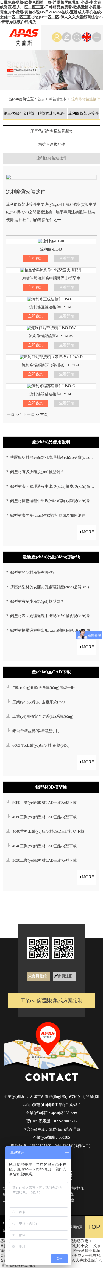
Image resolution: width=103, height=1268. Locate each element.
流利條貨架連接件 (85, 99)
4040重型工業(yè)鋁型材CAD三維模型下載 (47, 831)
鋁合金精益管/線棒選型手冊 (35, 731)
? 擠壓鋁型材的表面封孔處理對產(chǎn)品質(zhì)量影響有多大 (51, 457)
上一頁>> (11, 415)
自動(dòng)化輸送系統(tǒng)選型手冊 (42, 688)
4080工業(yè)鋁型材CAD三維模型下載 (43, 817)
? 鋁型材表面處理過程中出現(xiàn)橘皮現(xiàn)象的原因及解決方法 (51, 486)
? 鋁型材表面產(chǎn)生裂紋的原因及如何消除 (45, 515)
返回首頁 (75, 1227)
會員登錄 (39, 976)
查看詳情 (66, 258)
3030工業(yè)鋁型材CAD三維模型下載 (43, 860)
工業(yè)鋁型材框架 (68, 1188)
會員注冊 (65, 976)
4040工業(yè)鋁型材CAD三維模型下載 (43, 846)
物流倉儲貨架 (62, 1194)
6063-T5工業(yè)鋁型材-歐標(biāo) (40, 745)
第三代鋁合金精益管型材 (51, 131)
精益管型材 (58, 99)
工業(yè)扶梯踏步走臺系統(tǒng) (38, 702)
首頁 (41, 99)
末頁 (44, 415)
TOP (94, 1226)
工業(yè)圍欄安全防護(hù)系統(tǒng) (41, 716)
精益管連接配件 (51, 113)
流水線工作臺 (62, 1200)
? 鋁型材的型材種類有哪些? (30, 572)
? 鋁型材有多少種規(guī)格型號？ (35, 472)
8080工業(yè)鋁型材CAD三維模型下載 (43, 803)
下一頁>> (31, 415)
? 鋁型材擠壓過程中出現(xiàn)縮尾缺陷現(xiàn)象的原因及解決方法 (51, 501)
